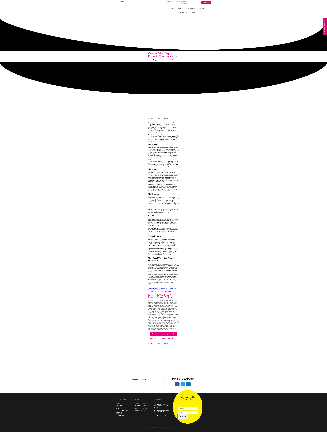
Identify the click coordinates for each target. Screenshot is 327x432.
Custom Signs (140, 403)
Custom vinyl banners (154, 154)
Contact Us (121, 415)
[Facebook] (177, 384)
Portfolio (202, 8)
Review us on (139, 379)
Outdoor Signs (141, 408)
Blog (193, 12)
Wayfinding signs (153, 239)
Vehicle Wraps (141, 406)
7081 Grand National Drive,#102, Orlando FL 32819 (161, 406)
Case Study (183, 12)
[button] (152, 117)
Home (172, 8)
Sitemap (119, 413)
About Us (181, 8)
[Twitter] (183, 384)
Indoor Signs (140, 410)
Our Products (191, 8)
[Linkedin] (188, 384)
